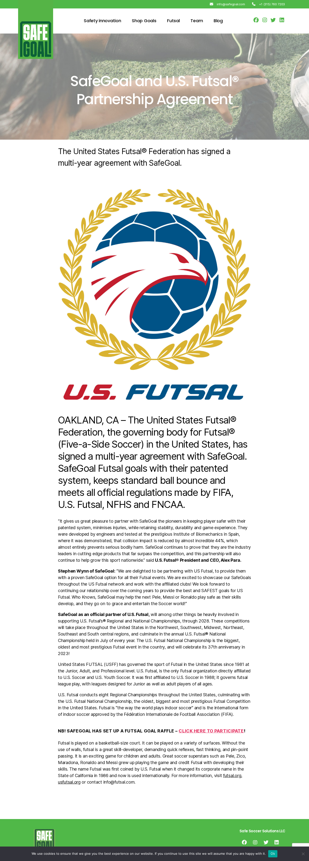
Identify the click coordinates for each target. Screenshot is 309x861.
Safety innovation (102, 21)
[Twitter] (266, 842)
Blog (218, 21)
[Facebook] (244, 842)
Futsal (173, 21)
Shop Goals (144, 21)
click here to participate (211, 730)
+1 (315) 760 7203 (272, 4)
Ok (273, 853)
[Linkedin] (276, 842)
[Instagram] (255, 842)
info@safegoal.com (231, 4)
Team (196, 21)
